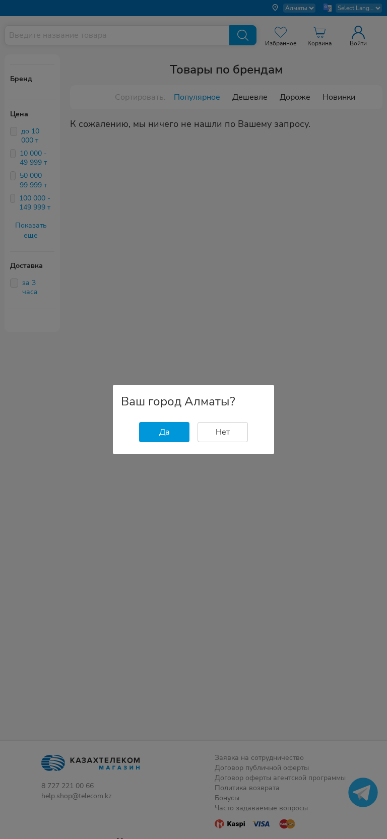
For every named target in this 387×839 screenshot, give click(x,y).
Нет (223, 432)
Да (164, 432)
